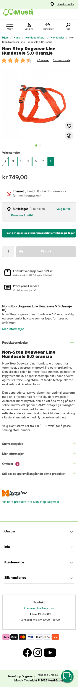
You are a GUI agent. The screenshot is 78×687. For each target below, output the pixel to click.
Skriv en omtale (61, 60)
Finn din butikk (65, 4)
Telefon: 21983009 (39, 614)
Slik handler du (15, 578)
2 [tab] (40, 145)
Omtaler (10, 464)
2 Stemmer (43, 60)
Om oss (10, 531)
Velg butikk (63, 209)
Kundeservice (14, 562)
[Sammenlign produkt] (69, 135)
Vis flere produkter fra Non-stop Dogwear (30, 502)
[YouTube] (49, 652)
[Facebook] (27, 652)
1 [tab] (36, 145)
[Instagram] (37, 652)
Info (7, 547)
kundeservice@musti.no (39, 608)
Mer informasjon (13, 329)
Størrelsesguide (12, 444)
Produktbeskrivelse (15, 342)
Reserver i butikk (22, 215)
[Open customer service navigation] (68, 677)
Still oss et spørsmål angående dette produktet (33, 474)
